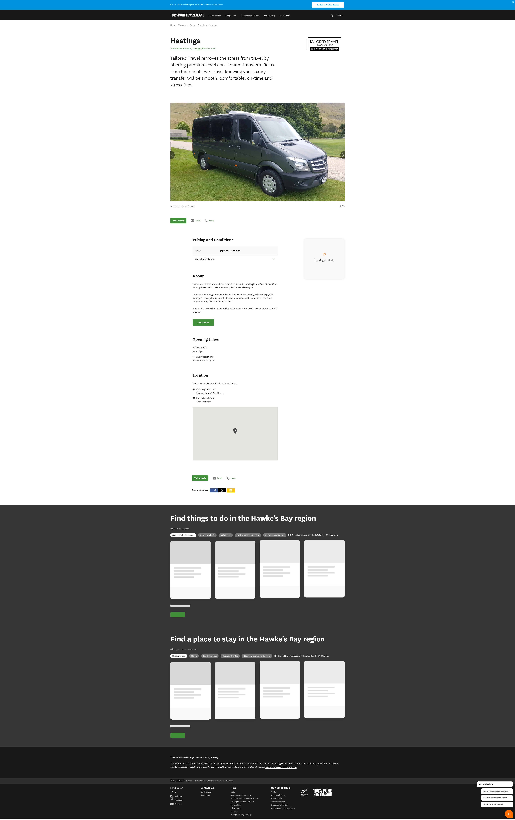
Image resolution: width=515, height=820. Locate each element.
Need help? (205, 795)
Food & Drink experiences (183, 535)
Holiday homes (178, 656)
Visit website (178, 220)
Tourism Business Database (283, 808)
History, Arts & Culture (274, 535)
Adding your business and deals (244, 798)
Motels (194, 656)
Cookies (234, 811)
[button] (215, 15)
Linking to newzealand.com (242, 802)
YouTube (178, 804)
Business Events (278, 802)
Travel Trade (276, 798)
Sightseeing (226, 535)
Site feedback (206, 792)
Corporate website (279, 805)
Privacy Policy (236, 808)
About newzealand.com (241, 795)
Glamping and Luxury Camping (257, 656)
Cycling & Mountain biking (248, 535)
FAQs (233, 792)
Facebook (178, 800)
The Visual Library (278, 795)
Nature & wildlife (207, 535)
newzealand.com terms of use (281, 766)
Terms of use (236, 805)
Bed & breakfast (210, 656)
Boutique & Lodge (230, 656)
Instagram (178, 796)
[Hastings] (325, 44)
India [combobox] (338, 15)
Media (273, 792)
